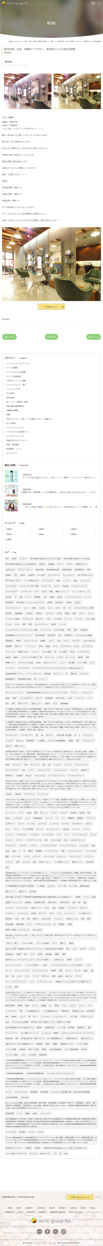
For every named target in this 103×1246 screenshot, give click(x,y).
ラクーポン (74, 770)
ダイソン (35, 1005)
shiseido (52, 597)
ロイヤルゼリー (77, 823)
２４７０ (57, 586)
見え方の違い (60, 698)
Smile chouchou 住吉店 (53, 569)
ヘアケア (31, 770)
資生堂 (60, 597)
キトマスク (65, 823)
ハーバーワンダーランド (56, 775)
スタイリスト (61, 856)
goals (54, 908)
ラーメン (79, 976)
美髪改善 (37, 597)
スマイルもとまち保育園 (16, 372)
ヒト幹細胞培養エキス (32, 1011)
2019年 (9, 539)
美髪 (74, 613)
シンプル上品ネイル (26, 698)
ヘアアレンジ (88, 856)
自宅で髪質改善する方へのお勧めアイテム (20, 1027)
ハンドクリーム (45, 630)
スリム (64, 1005)
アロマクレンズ (27, 619)
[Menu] (99, 3)
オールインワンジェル (44, 981)
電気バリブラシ (20, 746)
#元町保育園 (10, 1113)
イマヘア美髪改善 (14, 376)
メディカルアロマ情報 (25, 662)
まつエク (9, 624)
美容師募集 (18, 613)
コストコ (22, 1016)
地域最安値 (42, 1055)
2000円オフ (85, 770)
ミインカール (46, 1033)
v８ (50, 1005)
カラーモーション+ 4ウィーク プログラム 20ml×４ (67, 965)
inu (35, 679)
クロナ (47, 908)
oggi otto (8, 657)
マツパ (67, 834)
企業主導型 (51, 635)
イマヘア (28, 597)
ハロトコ (51, 641)
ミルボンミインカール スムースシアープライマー (77, 1033)
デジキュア (74, 692)
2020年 (74, 534)
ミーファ (21, 812)
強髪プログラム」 (87, 1038)
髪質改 (39, 1027)
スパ (57, 818)
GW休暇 (78, 897)
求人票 (59, 613)
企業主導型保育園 (12, 1097)
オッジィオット (70, 913)
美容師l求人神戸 (39, 902)
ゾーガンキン (45, 1016)
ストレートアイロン (51, 851)
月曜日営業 (65, 1011)
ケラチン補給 (90, 619)
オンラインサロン (24, 668)
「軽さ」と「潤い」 (12, 943)
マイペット (43, 679)
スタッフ (60, 564)
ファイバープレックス (79, 834)
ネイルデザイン (66, 646)
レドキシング (46, 586)
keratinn (35, 1113)
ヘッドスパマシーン (59, 1016)
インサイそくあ (11, 1132)
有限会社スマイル (82, 564)
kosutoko (14, 1016)
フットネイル (72, 908)
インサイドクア (45, 1113)
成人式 (44, 591)
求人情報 (10, 393)
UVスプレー (42, 913)
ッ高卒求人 (29, 613)
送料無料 (61, 924)
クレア (54, 943)
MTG (46, 840)
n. (79, 735)
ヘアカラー (9, 834)
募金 (89, 1027)
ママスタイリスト (75, 856)
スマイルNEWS (12, 367)
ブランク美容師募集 (71, 1049)
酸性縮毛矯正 (84, 886)
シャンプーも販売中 (42, 943)
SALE (16, 1038)
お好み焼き (59, 602)
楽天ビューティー (45, 862)
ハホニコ (82, 613)
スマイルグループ (54, 575)
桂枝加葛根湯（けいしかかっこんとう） (19, 635)
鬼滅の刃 (73, 673)
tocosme (29, 812)
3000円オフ (9, 775)
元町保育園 (33, 1092)
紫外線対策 (30, 740)
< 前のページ (9, 336)
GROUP (84, 1208)
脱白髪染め (9, 954)
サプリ (29, 924)
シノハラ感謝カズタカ (31, 580)
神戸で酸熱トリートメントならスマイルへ (30, 602)
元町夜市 (62, 908)
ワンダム (40, 1132)
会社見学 (31, 575)
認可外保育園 (40, 635)
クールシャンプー (22, 908)
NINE (82, 919)
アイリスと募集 (82, 1044)
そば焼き (69, 602)
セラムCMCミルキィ (84, 913)
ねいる (76, 646)
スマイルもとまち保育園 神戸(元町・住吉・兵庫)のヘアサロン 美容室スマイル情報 (41, 1022)
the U (7, 1016)
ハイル (74, 949)
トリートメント (30, 646)
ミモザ (23, 1055)
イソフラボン (16, 856)
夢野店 (30, 851)
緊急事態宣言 (10, 679)
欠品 (12, 976)
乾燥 (65, 840)
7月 (55, 651)
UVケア (52, 913)
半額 (20, 1011)
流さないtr (19, 740)
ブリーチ (93, 834)
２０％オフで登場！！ (32, 965)
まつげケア (51, 886)
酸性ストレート (11, 891)
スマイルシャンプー (44, 770)
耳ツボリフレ (34, 764)
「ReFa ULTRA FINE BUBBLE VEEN (14, 1073)
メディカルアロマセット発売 (83, 608)
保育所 (44, 1049)
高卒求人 (39, 613)
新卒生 (23, 575)
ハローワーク (49, 613)
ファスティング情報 (12, 619)
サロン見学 (41, 575)
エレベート (78, 959)
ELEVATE (69, 959)
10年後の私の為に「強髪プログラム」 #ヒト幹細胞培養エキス (42, 1038)
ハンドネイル (54, 823)
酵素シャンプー (77, 862)
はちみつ (89, 823)
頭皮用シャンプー (72, 919)
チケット (66, 641)
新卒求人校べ (52, 902)
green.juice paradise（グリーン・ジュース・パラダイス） (23, 673)
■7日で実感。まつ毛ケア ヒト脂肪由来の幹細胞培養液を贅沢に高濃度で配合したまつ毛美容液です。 (39, 897)
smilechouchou (64, 703)
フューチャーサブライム (73, 597)
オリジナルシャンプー (75, 851)
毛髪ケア (36, 919)
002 (7, 976)
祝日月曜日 (90, 1011)
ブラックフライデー (81, 764)
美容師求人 (81, 1027)
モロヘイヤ (26, 862)
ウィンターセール (48, 834)
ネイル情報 (11, 423)
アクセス (70, 564)
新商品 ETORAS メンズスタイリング (17, 930)
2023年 (74, 529)
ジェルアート (10, 913)
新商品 (18, 641)
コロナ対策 (57, 619)
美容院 (53, 624)
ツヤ (69, 608)
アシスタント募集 (12, 1055)
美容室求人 (9, 641)
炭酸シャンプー (36, 908)
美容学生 (9, 613)
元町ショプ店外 (33, 1049)
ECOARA (20, 1005)
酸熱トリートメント (62, 591)
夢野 (24, 624)
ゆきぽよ (9, 597)
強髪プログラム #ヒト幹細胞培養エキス (19, 1044)
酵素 (7, 856)
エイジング (49, 818)
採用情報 (51, 564)
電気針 (71, 943)
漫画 (75, 630)
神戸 (7, 558)
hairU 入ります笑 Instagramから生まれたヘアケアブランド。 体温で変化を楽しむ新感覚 (34, 949)
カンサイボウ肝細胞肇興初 (56, 740)
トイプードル (80, 698)
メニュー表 (30, 823)
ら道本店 (9, 794)
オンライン (39, 829)
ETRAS (60, 970)
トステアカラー (11, 1011)
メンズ (32, 981)
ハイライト (86, 829)
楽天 (7, 703)
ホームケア (76, 641)
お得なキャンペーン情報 (17, 380)
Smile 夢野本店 (79, 569)
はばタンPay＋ (46, 919)
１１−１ (19, 1113)
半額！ (45, 965)
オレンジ (91, 613)
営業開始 (39, 851)
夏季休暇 (9, 919)
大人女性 (42, 608)
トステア (82, 1005)
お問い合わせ (10, 569)
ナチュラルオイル (21, 1092)
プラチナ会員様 (59, 630)
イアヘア (36, 976)
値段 (63, 851)
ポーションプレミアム (22, 970)
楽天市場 (33, 891)
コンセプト (23, 558)
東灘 (30, 624)
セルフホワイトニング (15, 436)
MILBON (56, 1033)
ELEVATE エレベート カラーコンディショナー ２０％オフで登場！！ (28, 959)
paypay (75, 580)
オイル (8, 829)
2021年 (41, 534)
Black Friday (9, 1038)
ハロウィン (9, 840)
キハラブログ (12, 453)
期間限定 (71, 818)
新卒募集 (71, 1027)
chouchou (43, 641)
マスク (17, 624)
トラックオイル (49, 856)
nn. (75, 735)
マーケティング (29, 794)
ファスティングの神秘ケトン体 (31, 657)
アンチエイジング (88, 740)
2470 (20, 597)
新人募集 (72, 662)
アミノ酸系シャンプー (61, 862)
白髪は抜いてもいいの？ (14, 1148)
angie (85, 902)
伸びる (72, 651)
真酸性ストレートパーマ (14, 902)
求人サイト (49, 735)
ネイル (55, 646)
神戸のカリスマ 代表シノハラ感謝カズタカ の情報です (29, 419)
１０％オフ (57, 764)
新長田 (50, 602)
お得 (58, 641)
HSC (23, 919)
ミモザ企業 (32, 1055)
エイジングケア (91, 851)
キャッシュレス (85, 580)
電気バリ (63, 943)
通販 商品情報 (13, 444)
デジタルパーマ (87, 692)
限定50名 (73, 812)
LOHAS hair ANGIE (12, 410)
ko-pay (93, 845)
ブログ (55, 703)
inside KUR (22, 1132)
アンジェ (88, 597)
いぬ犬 (70, 698)
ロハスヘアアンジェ (41, 624)
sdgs (25, 764)
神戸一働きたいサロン (13, 580)
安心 (59, 635)
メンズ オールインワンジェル (16, 981)
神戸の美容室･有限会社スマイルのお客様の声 (21, 564)
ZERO (16, 987)
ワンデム (31, 1132)
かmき (17, 919)
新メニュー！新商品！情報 (17, 401)
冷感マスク (18, 646)
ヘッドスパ (66, 580)
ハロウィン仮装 (56, 840)
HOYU (88, 919)
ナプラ (59, 913)
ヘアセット (9, 862)
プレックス (79, 619)
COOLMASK (9, 646)
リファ (59, 834)
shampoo (15, 657)
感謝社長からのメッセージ (17, 440)
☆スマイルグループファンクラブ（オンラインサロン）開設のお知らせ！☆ (58, 668)
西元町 (67, 613)
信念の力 (29, 775)
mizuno (41, 646)
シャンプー (62, 624)
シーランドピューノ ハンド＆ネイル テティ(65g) (21, 630)
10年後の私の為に (72, 1038)
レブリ (27, 976)
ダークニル (33, 1153)
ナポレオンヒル (40, 775)
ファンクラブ (10, 668)
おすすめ (83, 949)
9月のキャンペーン (50, 662)
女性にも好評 (37, 930)
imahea (7, 698)
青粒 (17, 862)
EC (54, 924)
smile (7, 1022)
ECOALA (27, 1005)
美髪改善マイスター (67, 1044)
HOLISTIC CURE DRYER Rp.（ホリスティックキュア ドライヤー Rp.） (47, 692)
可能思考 (19, 775)
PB (29, 1016)
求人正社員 (89, 862)
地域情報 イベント (14, 448)
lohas (73, 902)
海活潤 (40, 954)
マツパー (21, 823)
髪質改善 (48, 673)
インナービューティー (15, 427)
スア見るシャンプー (86, 1016)
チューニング (10, 812)
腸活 (34, 862)
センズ (26, 608)
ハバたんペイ (58, 919)
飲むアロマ (39, 619)
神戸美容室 (9, 602)
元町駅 (33, 608)
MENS (63, 954)
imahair (14, 698)
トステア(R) (73, 1016)
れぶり (19, 976)
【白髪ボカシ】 (59, 959)
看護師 (55, 1044)
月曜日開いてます (78, 1011)
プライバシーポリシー (25, 569)
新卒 (7, 867)
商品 (23, 770)
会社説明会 (83, 630)
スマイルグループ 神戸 (16, 384)
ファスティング (26, 591)
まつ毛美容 (63, 651)
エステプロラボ (11, 586)
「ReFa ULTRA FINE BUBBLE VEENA (35, 1073)
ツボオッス (76, 829)
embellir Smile (39, 569)
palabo (7, 764)
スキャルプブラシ (12, 735)
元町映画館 (49, 698)
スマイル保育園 (28, 829)
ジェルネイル (42, 823)
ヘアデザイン (17, 818)
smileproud (48, 954)
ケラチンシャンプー (30, 641)
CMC (28, 919)
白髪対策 (28, 1148)
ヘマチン (27, 856)
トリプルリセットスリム (43, 924)
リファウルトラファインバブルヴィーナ (60, 1073)
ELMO (8, 414)
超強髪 (71, 740)
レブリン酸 (61, 1027)
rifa (37, 735)
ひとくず (39, 698)
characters (8, 575)
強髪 (58, 580)
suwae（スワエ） (45, 1153)
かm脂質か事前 (49, 1027)
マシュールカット (69, 575)
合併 (87, 657)
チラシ (92, 662)
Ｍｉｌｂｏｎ (70, 657)
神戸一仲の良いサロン (85, 575)
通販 (35, 812)
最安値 (56, 1005)
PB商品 (57, 954)
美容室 (14, 558)
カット (50, 608)
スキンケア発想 (27, 943)
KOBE (53, 976)
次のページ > (93, 336)
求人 (15, 575)
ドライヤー (23, 845)
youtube (48, 646)
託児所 (38, 662)
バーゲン (54, 812)
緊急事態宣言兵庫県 (24, 679)
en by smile (5, 319)
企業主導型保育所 (55, 1049)
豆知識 (33, 913)
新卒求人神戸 (64, 902)
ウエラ (88, 965)
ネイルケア (83, 908)
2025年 (9, 529)
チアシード (37, 856)
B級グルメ (69, 976)
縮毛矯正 (28, 902)
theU (92, 970)
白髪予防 (37, 1148)
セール (32, 954)
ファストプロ (10, 651)
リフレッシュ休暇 (89, 897)
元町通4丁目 (68, 635)
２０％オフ (63, 812)
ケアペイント (16, 764)
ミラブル (9, 987)
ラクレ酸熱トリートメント (29, 1033)
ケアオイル (9, 740)
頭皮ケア (9, 746)
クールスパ (35, 651)
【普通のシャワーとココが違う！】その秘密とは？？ (73, 981)
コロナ (48, 619)
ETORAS (70, 924)
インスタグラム (23, 913)
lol (15, 597)
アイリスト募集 (11, 1049)
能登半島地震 (10, 1005)
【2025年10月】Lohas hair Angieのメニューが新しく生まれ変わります (65, 1148)
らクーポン (9, 908)
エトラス (68, 970)
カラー (58, 608)
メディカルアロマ (14, 389)
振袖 (51, 591)
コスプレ (19, 840)
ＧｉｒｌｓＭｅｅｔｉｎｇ (81, 591)
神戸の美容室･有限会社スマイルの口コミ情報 (45, 558)
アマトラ (16, 829)
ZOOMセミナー (10, 662)
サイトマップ (92, 1212)
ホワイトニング (11, 845)
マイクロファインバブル (33, 840)
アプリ (36, 591)
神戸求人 (84, 1049)
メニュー (63, 662)
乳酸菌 (27, 1113)
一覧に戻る (51, 336)
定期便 (18, 954)
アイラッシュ (90, 818)
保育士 (47, 1044)
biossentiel (66, 586)
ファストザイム (87, 646)
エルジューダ (49, 657)
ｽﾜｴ (55, 1153)
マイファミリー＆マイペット (18, 363)
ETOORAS (53, 970)
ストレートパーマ (12, 1033)
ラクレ (90, 1005)
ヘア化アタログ (21, 834)
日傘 (88, 812)
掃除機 (43, 1005)
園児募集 (39, 1044)
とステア (73, 1005)
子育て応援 (24, 1097)
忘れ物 (82, 812)
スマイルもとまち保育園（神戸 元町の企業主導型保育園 (70, 1092)
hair (79, 902)
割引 (25, 954)
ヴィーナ (9, 1092)
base (44, 764)
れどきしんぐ (84, 673)
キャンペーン (58, 673)
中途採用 (22, 1049)
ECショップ (44, 812)
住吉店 (47, 703)
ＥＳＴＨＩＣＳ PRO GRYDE (28, 586)
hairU (67, 949)
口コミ (35, 1016)
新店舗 (80, 657)
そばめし (78, 602)
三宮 (45, 597)
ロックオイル (83, 845)
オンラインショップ (53, 829)
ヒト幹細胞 (40, 886)
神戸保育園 (44, 1092)
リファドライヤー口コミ (49, 845)
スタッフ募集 (82, 662)
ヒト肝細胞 (40, 740)
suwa (65, 1153)
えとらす (78, 970)
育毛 (77, 740)
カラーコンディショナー (14, 965)
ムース (27, 818)
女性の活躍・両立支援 (64, 735)
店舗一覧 (42, 564)
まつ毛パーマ (10, 823)
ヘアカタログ (34, 834)
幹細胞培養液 (37, 818)
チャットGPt (62, 886)
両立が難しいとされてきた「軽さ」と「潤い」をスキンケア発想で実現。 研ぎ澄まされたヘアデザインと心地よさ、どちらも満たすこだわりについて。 (51, 936)
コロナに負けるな (89, 641)
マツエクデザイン (84, 651)
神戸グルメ (45, 976)
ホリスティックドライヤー (14, 692)
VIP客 (69, 630)
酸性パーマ (23, 891)
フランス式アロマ (12, 591)
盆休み (8, 818)
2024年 (42, 529)
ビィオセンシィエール (79, 586)
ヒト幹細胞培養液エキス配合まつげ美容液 (20, 886)
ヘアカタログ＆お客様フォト (18, 431)
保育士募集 (9, 924)
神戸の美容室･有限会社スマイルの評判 (77, 558)
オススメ (92, 949)
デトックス (68, 619)
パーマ (90, 698)
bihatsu (86, 970)
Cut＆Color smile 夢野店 (15, 406)
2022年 (9, 534)
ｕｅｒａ (9, 970)
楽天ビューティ (23, 703)
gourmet (60, 976)
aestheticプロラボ (23, 651)
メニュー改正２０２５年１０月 (16, 1153)
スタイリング (87, 735)
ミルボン (60, 657)
